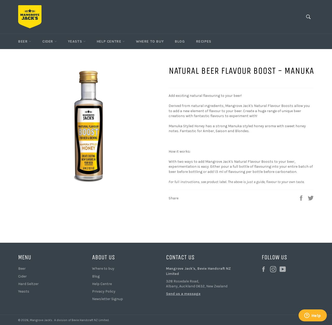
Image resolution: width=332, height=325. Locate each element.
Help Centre (109, 41)
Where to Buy (150, 41)
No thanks (47, 307)
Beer (23, 41)
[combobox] (45, 273)
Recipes (203, 41)
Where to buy (103, 268)
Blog (180, 41)
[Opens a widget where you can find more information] (312, 315)
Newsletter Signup (107, 299)
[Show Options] (77, 273)
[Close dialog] (81, 202)
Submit (47, 291)
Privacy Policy (103, 291)
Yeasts (75, 41)
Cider (48, 41)
